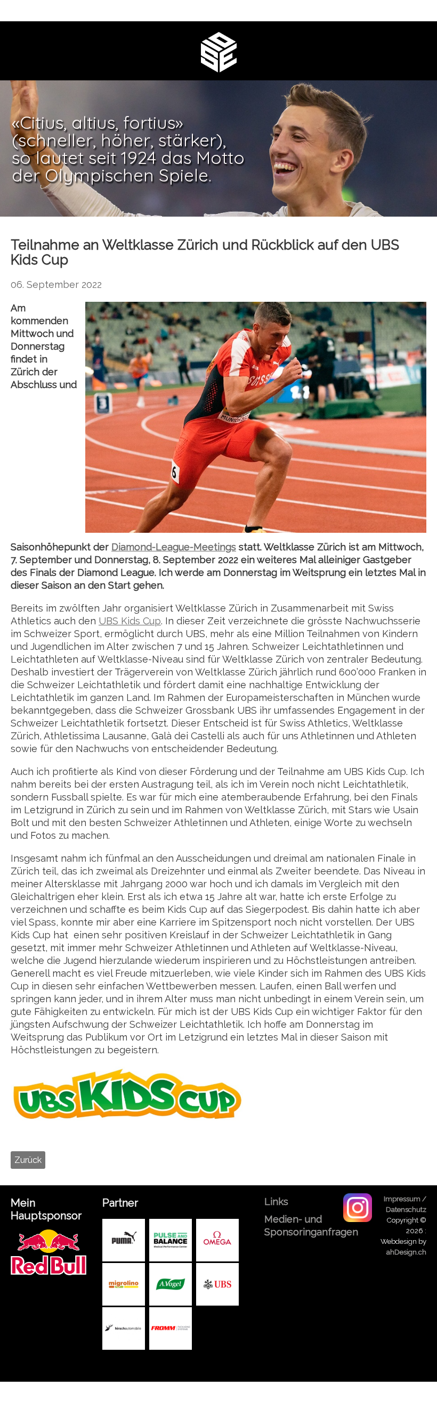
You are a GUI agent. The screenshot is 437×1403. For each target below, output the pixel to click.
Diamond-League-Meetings (173, 546)
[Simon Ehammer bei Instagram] (357, 1207)
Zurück (28, 1160)
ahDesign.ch (406, 1252)
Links (276, 1201)
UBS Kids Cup (130, 620)
